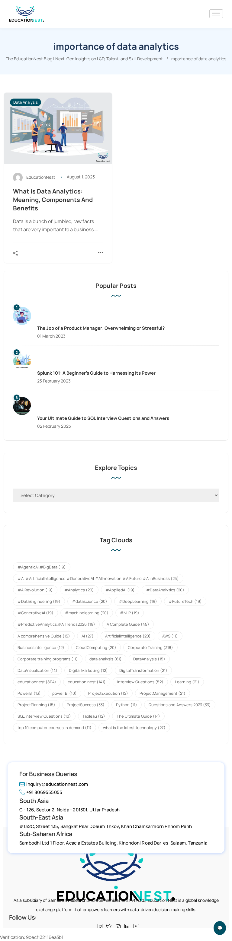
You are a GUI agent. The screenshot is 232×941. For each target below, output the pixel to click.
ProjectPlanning (36, 704)
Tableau (93, 716)
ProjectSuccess (86, 704)
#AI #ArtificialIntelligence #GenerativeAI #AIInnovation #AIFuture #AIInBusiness (98, 578)
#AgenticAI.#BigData (42, 567)
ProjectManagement (162, 693)
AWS (170, 636)
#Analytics (79, 590)
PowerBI (29, 693)
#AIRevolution (35, 590)
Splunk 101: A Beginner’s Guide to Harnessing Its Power (96, 373)
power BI (64, 693)
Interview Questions (140, 682)
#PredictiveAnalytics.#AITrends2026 (56, 624)
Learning (187, 682)
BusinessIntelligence (41, 647)
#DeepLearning (138, 601)
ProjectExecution (108, 693)
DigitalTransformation (143, 670)
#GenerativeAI (35, 612)
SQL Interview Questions (44, 716)
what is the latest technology (134, 727)
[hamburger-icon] (216, 13)
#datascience (89, 601)
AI (88, 636)
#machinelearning (86, 612)
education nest (87, 682)
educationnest (37, 682)
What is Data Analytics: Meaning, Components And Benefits (53, 199)
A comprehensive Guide (44, 636)
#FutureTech (185, 601)
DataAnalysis (149, 659)
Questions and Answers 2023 (180, 704)
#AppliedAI (120, 590)
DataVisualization (37, 670)
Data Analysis (25, 102)
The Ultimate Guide (138, 716)
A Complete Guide (128, 624)
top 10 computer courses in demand (55, 727)
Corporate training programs (48, 659)
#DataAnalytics (165, 590)
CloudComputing (96, 647)
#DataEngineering (39, 601)
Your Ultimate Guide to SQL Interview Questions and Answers (103, 418)
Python (126, 704)
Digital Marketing (88, 670)
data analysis (105, 659)
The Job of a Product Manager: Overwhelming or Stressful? (101, 328)
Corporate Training (150, 647)
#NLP (129, 612)
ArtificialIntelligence (128, 636)
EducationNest (40, 177)
